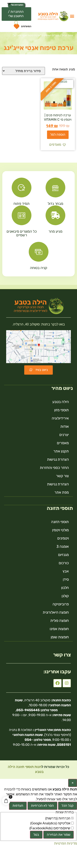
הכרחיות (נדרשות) (58, 818)
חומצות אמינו (59, 629)
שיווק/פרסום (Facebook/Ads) (50, 828)
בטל (36, 835)
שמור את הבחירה (58, 835)
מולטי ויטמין (60, 530)
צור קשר (62, 476)
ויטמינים (63, 538)
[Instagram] (67, 683)
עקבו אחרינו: (57, 672)
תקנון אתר (61, 451)
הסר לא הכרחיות (42, 806)
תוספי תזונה (60, 522)
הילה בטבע (60, 402)
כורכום (64, 563)
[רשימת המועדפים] (16, 27)
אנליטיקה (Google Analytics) (50, 823)
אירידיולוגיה (60, 418)
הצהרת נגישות (58, 459)
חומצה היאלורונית (56, 612)
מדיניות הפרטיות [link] (65, 843)
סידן (66, 579)
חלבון (65, 587)
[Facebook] (57, 683)
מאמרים (63, 443)
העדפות (18, 806)
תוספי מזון (61, 410)
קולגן (65, 596)
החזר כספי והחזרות (54, 467)
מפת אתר (61, 492)
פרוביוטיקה (61, 604)
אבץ (66, 571)
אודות (64, 426)
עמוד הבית (67, 35)
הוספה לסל (57, 134)
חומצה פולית (59, 620)
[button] (72, 16)
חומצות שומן (60, 637)
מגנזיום (63, 554)
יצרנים (64, 434)
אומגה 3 (62, 546)
